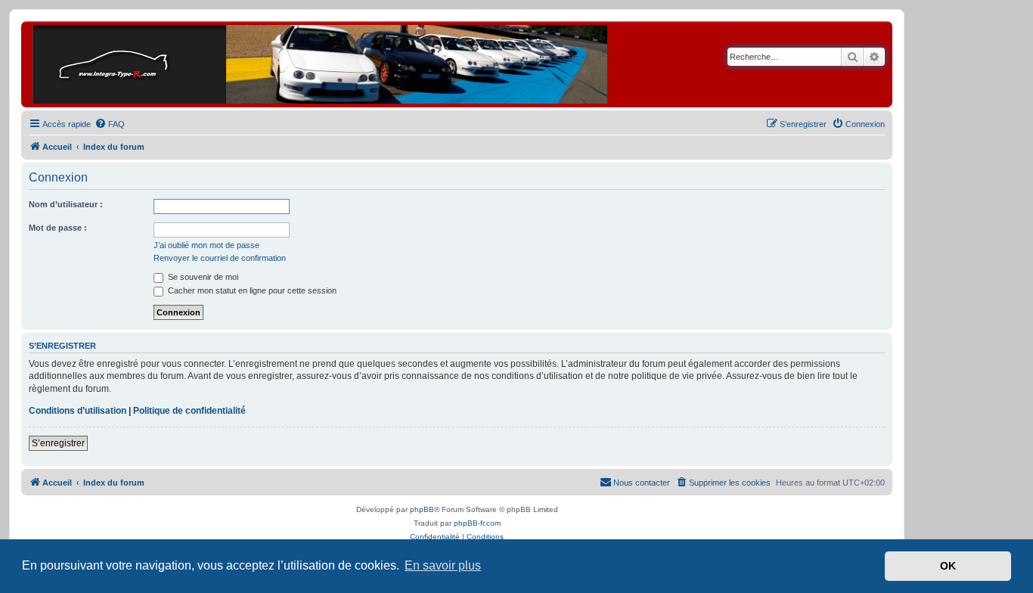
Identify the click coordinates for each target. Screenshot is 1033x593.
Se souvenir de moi (202, 276)
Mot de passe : (58, 227)
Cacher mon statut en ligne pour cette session (251, 290)
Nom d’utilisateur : (66, 204)
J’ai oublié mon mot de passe (206, 245)
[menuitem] (110, 124)
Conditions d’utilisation (77, 410)
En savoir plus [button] (443, 565)
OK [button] (948, 566)
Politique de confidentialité (189, 410)
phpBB (422, 509)
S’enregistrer (58, 443)
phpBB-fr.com (477, 523)
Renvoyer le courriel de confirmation (220, 257)
